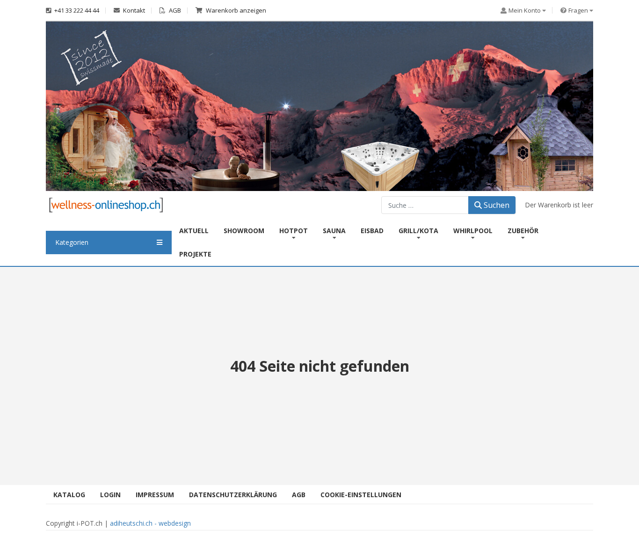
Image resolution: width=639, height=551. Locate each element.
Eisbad (372, 230)
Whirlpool (473, 230)
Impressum (155, 494)
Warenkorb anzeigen (235, 10)
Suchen (495, 205)
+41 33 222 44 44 (76, 10)
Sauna (334, 230)
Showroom (244, 230)
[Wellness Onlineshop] (106, 204)
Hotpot (293, 230)
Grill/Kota (418, 230)
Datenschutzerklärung (233, 494)
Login (110, 494)
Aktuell (194, 230)
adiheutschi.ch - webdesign (150, 523)
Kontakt (133, 10)
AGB (174, 10)
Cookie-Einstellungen (360, 494)
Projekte (195, 254)
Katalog (69, 494)
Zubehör (523, 230)
